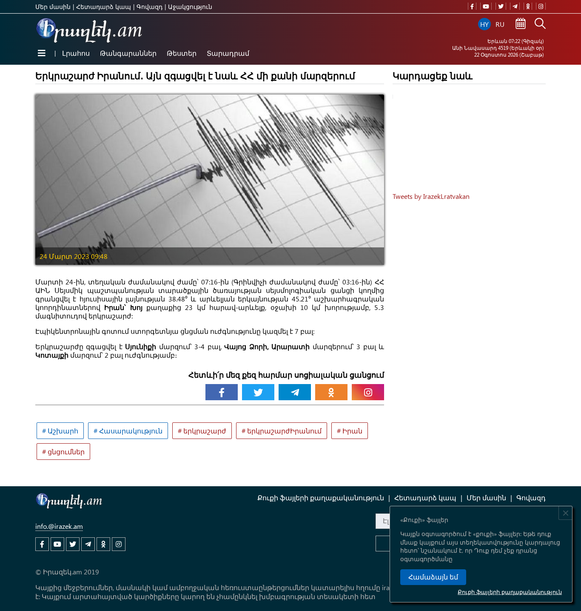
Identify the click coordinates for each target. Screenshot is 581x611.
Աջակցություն (190, 7)
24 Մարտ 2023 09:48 (74, 256)
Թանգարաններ (128, 53)
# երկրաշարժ (202, 430)
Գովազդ (149, 7)
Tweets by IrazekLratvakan (431, 196)
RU (500, 24)
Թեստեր (182, 53)
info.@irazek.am (59, 526)
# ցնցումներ (63, 451)
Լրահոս (76, 53)
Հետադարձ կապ (103, 7)
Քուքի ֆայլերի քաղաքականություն (510, 591)
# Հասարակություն (128, 430)
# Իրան (349, 430)
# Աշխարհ (60, 430)
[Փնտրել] (540, 24)
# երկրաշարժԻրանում (282, 430)
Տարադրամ (228, 53)
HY (484, 24)
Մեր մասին (53, 7)
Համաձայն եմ (433, 577)
